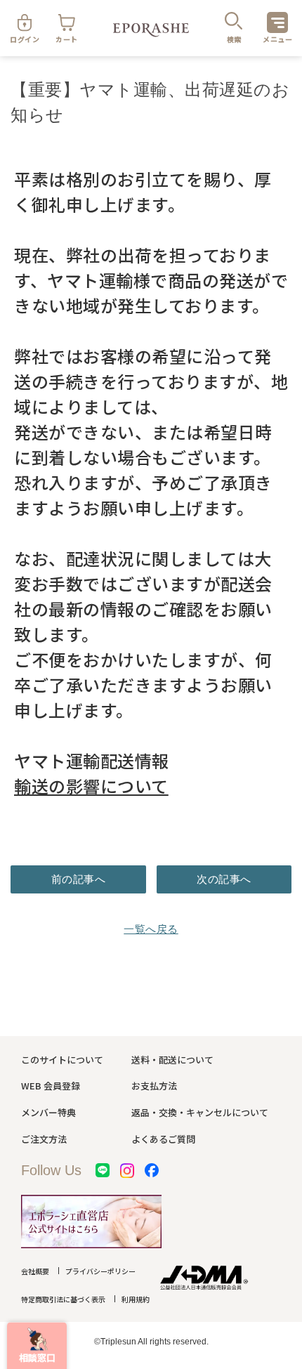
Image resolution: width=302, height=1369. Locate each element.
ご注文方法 (44, 1139)
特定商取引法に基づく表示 (63, 1299)
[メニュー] (277, 22)
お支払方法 (154, 1085)
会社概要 (35, 1271)
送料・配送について (172, 1059)
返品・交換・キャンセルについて (199, 1112)
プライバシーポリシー (100, 1271)
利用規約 (136, 1299)
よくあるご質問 (163, 1139)
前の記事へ (78, 879)
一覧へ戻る (151, 929)
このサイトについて (62, 1059)
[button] (37, 1345)
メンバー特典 (48, 1112)
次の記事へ (224, 879)
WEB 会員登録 (50, 1085)
